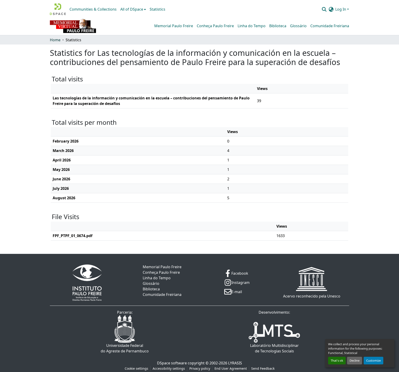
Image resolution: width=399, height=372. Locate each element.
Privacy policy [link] (199, 368)
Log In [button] (341, 9)
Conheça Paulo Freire (215, 25)
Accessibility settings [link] (169, 368)
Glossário (298, 25)
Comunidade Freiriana (329, 25)
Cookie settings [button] (136, 368)
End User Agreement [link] (231, 368)
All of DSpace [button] (131, 9)
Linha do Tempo (252, 25)
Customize (373, 360)
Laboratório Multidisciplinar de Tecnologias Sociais (274, 348)
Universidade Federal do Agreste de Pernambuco (125, 348)
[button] (58, 9)
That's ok (337, 360)
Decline (355, 360)
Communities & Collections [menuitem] (93, 9)
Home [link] (55, 39)
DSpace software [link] (172, 363)
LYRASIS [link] (235, 363)
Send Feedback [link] (263, 368)
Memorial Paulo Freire (173, 25)
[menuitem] (133, 9)
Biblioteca (277, 25)
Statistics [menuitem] (157, 9)
